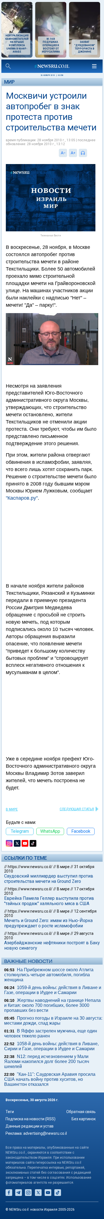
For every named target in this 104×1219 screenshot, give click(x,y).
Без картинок (84, 1119)
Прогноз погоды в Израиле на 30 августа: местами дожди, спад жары (53, 1020)
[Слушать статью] (88, 153)
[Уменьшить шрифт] (63, 153)
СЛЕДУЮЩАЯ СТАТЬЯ (77, 809)
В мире (12, 809)
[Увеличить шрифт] (73, 153)
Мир (9, 82)
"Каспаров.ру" (22, 498)
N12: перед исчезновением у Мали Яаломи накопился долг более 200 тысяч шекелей (46, 1061)
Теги (10, 1111)
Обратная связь (81, 1111)
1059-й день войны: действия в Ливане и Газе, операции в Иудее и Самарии (52, 990)
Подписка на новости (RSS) (30, 1119)
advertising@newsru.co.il (45, 1133)
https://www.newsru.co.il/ (30, 866)
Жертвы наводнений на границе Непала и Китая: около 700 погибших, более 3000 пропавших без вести (52, 1005)
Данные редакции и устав (30, 1126)
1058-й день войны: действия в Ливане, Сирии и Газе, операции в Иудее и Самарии (51, 1046)
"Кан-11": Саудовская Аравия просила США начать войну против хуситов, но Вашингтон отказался (49, 1079)
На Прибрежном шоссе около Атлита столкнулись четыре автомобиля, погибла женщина (48, 974)
